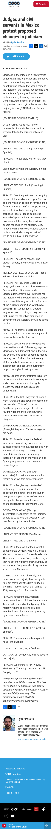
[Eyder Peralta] (9, 723)
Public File (9, 787)
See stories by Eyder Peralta (32, 738)
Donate (42, 4)
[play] (4, 825)
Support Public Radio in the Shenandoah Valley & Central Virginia (25, 781)
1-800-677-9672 (12, 793)
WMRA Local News (13, 774)
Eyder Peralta (17, 42)
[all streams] (47, 825)
